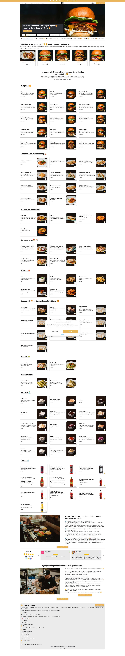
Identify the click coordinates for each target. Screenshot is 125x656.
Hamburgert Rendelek (62, 547)
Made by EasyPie (62, 648)
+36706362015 (24, 622)
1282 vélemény (27, 556)
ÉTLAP (36, 38)
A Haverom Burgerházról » (85, 595)
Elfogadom (70, 331)
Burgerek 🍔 (42, 38)
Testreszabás (54, 331)
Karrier (62, 334)
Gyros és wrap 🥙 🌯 (78, 38)
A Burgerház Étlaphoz (62, 599)
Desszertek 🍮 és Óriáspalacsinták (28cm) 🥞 (101, 38)
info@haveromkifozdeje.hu (27, 624)
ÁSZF (23, 644)
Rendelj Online (99, 3)
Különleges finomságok (67, 38)
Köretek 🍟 (86, 38)
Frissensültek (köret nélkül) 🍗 (53, 38)
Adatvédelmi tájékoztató (30, 644)
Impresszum (39, 644)
